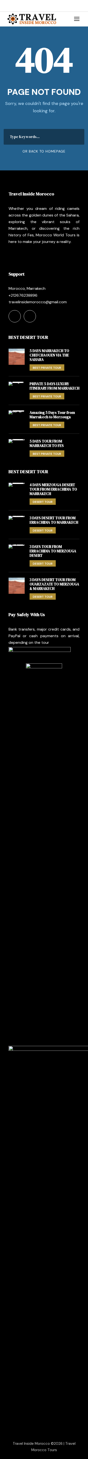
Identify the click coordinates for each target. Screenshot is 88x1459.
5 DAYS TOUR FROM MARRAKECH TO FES (47, 443)
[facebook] (16, 5)
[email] (8, 5)
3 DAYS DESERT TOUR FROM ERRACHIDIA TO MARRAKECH (54, 520)
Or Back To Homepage (44, 151)
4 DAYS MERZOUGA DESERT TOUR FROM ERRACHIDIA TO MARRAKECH (53, 489)
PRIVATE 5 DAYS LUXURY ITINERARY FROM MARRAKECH (54, 386)
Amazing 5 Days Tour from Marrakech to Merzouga (52, 414)
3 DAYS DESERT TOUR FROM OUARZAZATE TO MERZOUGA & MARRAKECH (54, 584)
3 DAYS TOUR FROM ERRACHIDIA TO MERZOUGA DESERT (53, 551)
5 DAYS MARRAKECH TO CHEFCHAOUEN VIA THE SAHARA (49, 355)
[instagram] (23, 5)
